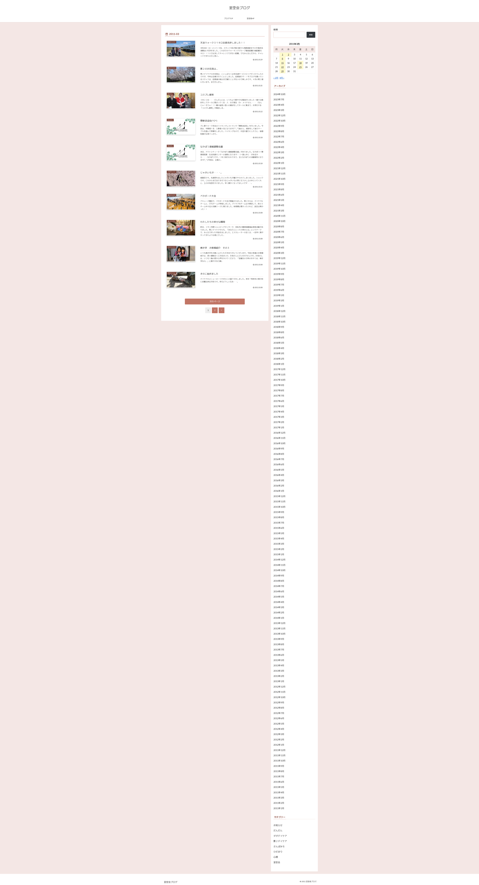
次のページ (215, 301)
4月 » (281, 77)
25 (300, 67)
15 (282, 62)
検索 (275, 29)
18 (300, 62)
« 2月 (275, 77)
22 (282, 67)
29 (282, 71)
